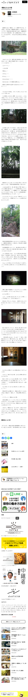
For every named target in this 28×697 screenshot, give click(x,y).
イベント (3, 604)
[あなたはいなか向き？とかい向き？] (14, 501)
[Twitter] (5, 438)
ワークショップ (8, 606)
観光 (7, 611)
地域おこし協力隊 (6, 608)
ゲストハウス (20, 604)
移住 (23, 610)
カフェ (15, 604)
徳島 (19, 608)
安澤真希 (14, 12)
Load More (14, 686)
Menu (24, 1)
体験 (17, 606)
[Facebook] (2, 438)
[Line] (8, 438)
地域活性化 (13, 608)
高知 (15, 611)
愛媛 (21, 608)
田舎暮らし (19, 610)
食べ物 (12, 611)
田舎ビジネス (13, 610)
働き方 (19, 606)
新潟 (23, 608)
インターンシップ (9, 604)
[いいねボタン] (3, 21)
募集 (23, 606)
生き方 (8, 610)
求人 (4, 610)
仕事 (14, 606)
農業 (9, 611)
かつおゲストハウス (16, 14)
